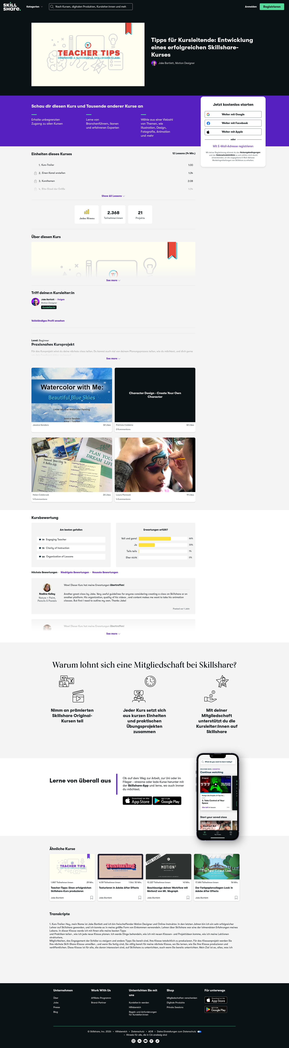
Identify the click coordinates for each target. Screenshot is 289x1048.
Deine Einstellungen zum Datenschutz (176, 1031)
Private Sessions (175, 1007)
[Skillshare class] (72, 866)
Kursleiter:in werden (139, 1002)
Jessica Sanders (41, 425)
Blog (55, 1012)
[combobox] (91, 6)
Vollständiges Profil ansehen (48, 320)
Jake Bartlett (53, 299)
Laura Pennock (123, 495)
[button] (42, 6)
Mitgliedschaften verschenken (182, 998)
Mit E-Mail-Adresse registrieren (233, 146)
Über (55, 998)
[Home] (12, 7)
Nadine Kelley (47, 593)
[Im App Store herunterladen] (136, 800)
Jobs (55, 1002)
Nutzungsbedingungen (250, 153)
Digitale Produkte (176, 1002)
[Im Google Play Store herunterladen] (168, 800)
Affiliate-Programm (101, 998)
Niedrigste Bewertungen (74, 572)
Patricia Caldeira (124, 425)
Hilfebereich (135, 1007)
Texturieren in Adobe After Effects (119, 887)
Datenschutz (137, 1031)
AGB (150, 1031)
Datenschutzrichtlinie (225, 155)
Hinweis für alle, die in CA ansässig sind (146, 1035)
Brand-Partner (98, 1002)
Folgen (61, 299)
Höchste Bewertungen (44, 572)
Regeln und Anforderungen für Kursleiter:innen (143, 1013)
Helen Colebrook (41, 495)
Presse (56, 1007)
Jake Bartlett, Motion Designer (177, 63)
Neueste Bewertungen (105, 572)
